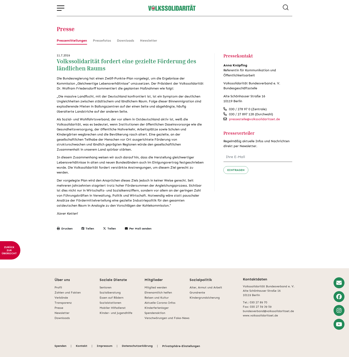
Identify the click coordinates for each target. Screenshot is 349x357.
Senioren (105, 287)
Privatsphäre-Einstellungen (181, 346)
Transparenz (63, 302)
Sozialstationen (110, 302)
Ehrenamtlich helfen (158, 292)
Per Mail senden (140, 228)
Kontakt (81, 346)
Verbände (61, 297)
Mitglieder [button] (154, 280)
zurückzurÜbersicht (9, 250)
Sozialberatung (110, 292)
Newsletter (148, 41)
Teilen (90, 228)
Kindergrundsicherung (205, 297)
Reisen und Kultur (157, 297)
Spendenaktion (155, 313)
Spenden (60, 346)
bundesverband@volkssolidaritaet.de (268, 311)
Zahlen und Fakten (68, 292)
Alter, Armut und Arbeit (206, 287)
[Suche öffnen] (285, 8)
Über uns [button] (62, 280)
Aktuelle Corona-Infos (160, 302)
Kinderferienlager (157, 308)
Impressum (104, 346)
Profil (58, 287)
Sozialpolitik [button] (201, 280)
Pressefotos (102, 41)
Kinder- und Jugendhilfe (116, 313)
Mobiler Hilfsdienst (113, 308)
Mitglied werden (156, 287)
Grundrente (197, 292)
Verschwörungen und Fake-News (167, 318)
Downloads (125, 41)
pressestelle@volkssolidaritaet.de (254, 119)
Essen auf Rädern (111, 297)
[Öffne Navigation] (61, 8)
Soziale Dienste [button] (113, 280)
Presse (59, 308)
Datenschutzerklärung (137, 346)
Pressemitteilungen (72, 41)
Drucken (67, 228)
